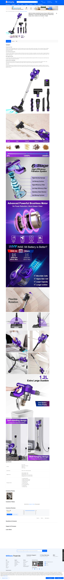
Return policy (25, 562)
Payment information (17, 562)
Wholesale (16, 563)
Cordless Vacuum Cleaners (23, 11)
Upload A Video (32, 504)
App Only (31, 4)
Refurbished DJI (40, 4)
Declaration (24, 564)
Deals (22, 4)
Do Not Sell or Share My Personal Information (26, 566)
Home (7, 11)
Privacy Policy (6, 575)
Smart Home (17, 11)
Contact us (7, 564)
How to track (7, 562)
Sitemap (7, 567)
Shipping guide (16, 561)
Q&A (16, 41)
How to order (7, 561)
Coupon (26, 4)
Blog (35, 4)
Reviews (13, 41)
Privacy (24, 563)
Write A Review (9, 514)
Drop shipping (16, 564)
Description (8, 41)
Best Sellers (13, 4)
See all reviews (15, 514)
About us (7, 563)
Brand (18, 4)
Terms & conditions (25, 561)
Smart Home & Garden (11, 11)
